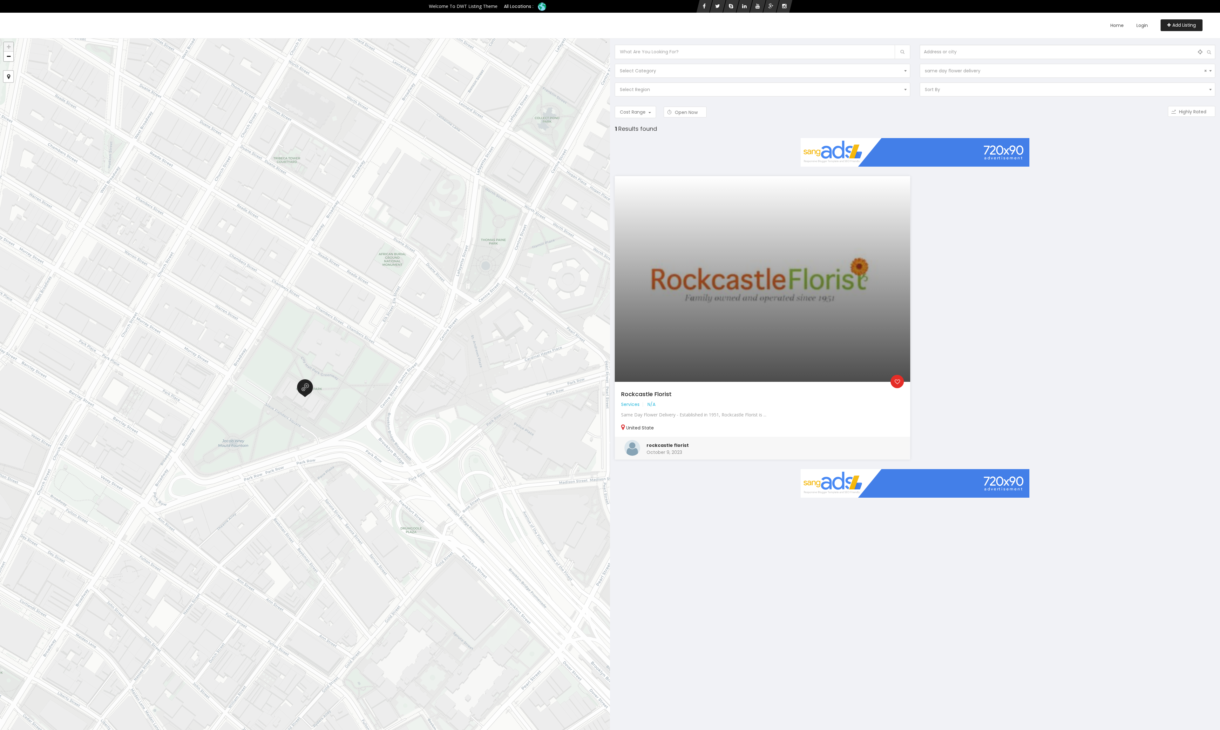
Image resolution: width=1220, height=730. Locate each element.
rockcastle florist (668, 445)
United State (640, 428)
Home (1117, 25)
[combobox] (762, 71)
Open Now (687, 112)
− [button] (9, 56)
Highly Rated (1193, 112)
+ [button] (9, 47)
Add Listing (1184, 25)
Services (630, 404)
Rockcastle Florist (646, 394)
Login (1142, 25)
